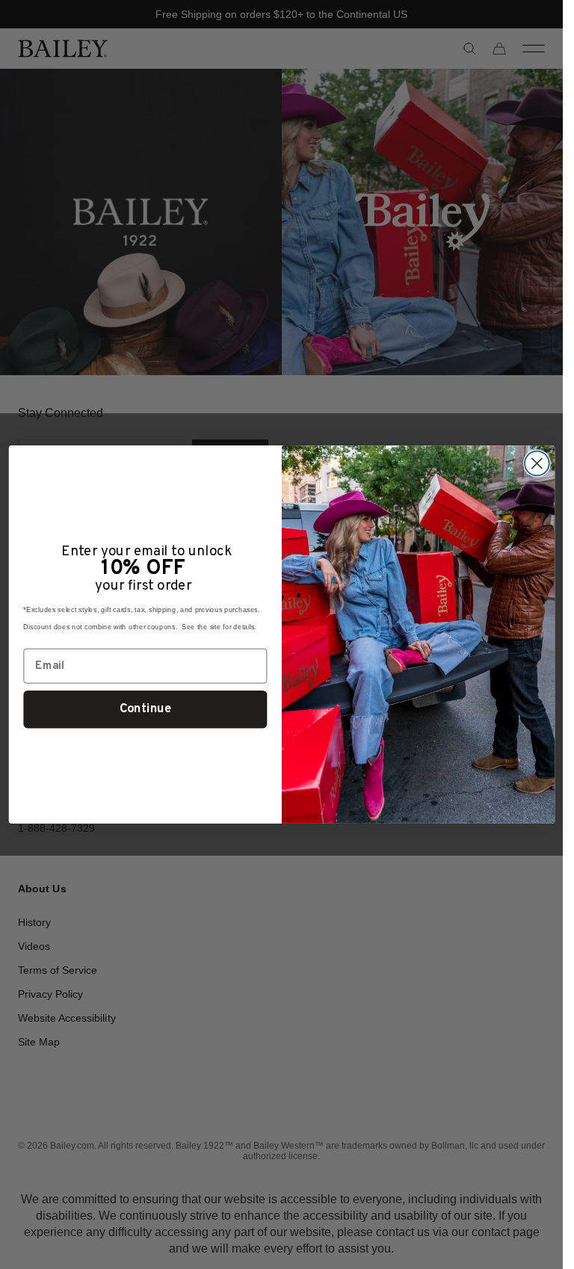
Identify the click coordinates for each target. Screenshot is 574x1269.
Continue (144, 709)
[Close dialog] (536, 463)
